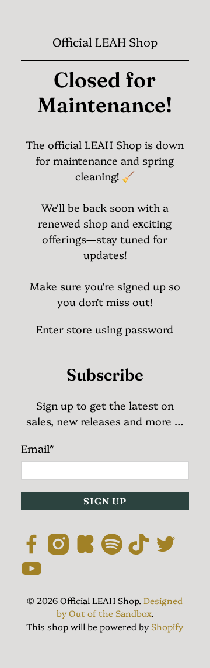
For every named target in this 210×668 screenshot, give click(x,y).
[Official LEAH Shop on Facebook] (31, 550)
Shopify (167, 626)
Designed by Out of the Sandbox (120, 607)
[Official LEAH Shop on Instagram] (58, 550)
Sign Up (105, 501)
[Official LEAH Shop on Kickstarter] (85, 550)
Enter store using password (104, 329)
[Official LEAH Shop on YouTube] (31, 574)
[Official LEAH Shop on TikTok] (138, 550)
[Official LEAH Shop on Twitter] (165, 550)
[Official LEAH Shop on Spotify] (112, 550)
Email (37, 448)
